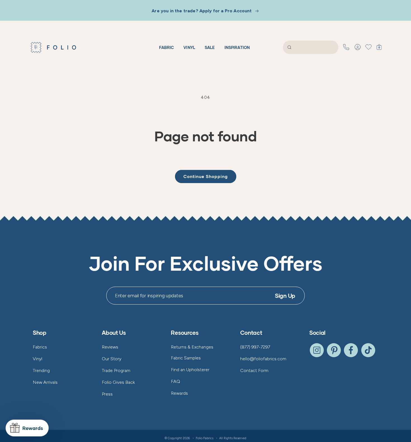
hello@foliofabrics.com (263, 358)
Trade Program (116, 370)
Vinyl (37, 358)
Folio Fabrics (204, 438)
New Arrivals (45, 382)
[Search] (289, 47)
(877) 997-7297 (255, 347)
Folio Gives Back (118, 382)
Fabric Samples (186, 358)
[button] (380, 47)
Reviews (110, 347)
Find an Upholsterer (190, 369)
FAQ (175, 381)
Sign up (285, 295)
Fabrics (40, 347)
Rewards (179, 393)
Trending (41, 370)
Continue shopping (205, 176)
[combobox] (310, 47)
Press (107, 394)
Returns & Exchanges (192, 347)
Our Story (111, 358)
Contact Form (254, 370)
